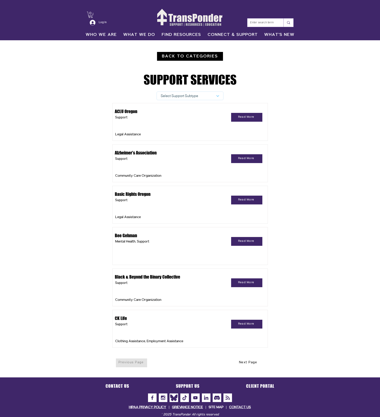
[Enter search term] (288, 22)
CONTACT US (240, 407)
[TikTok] (184, 397)
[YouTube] (195, 397)
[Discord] (217, 397)
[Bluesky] (174, 397)
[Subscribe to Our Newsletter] (227, 397)
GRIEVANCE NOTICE (187, 407)
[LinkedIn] (206, 397)
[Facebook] (152, 397)
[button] (90, 15)
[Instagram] (163, 397)
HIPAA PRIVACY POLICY (147, 407)
